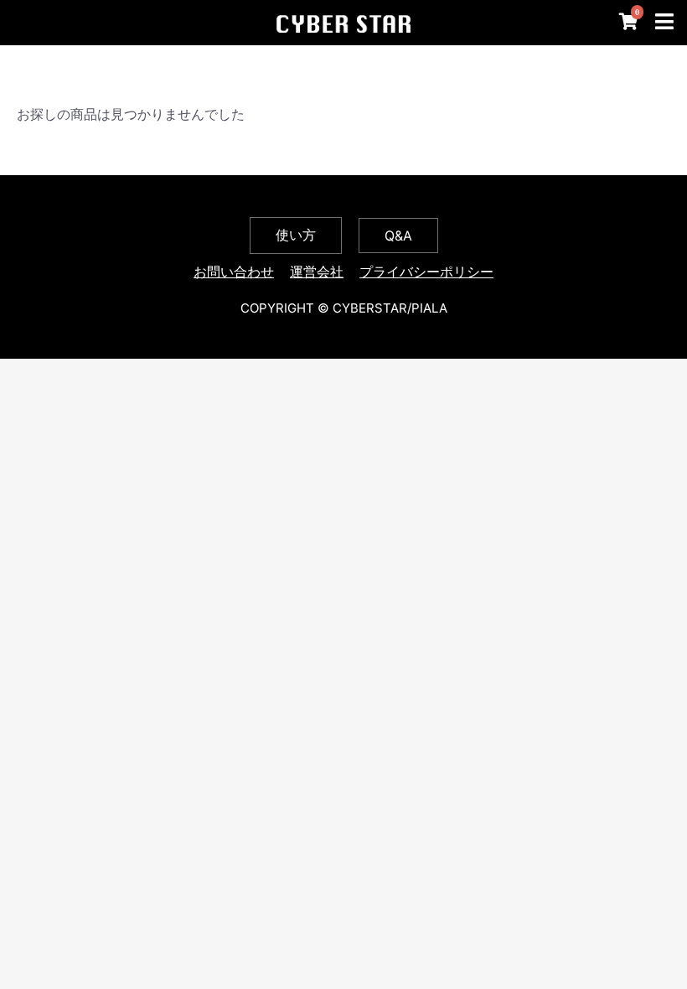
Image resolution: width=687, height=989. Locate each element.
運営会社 (317, 271)
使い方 (296, 234)
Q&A (398, 235)
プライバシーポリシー (426, 271)
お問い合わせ (234, 271)
